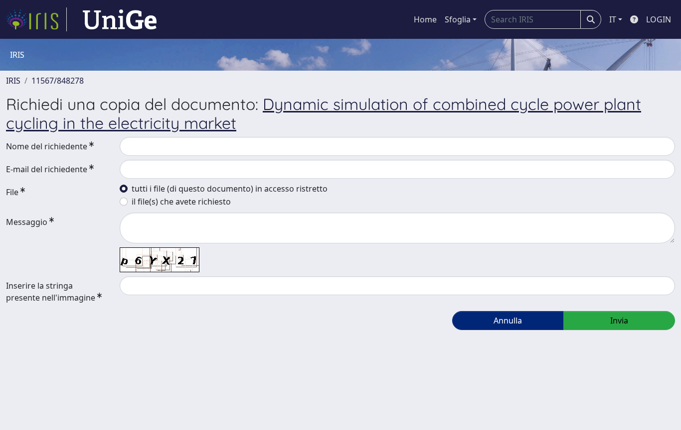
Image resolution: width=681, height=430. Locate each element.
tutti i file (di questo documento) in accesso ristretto (230, 188)
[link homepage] (36, 19)
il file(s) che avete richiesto (181, 201)
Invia (619, 320)
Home (425, 19)
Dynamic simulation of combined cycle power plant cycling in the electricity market (323, 113)
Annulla (508, 320)
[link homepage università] (120, 19)
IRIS (13, 80)
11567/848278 (57, 80)
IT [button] (612, 19)
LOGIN (658, 19)
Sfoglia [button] (458, 19)
